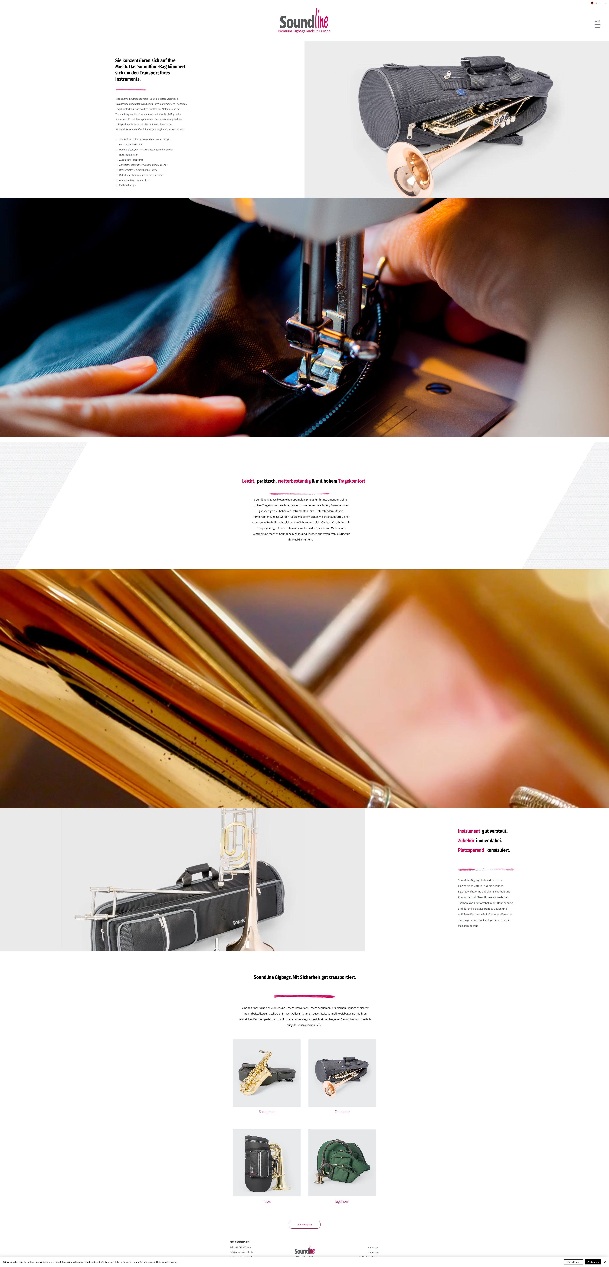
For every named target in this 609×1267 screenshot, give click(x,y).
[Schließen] (605, 1261)
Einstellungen (573, 1262)
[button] (597, 25)
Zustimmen (593, 1262)
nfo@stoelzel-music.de (242, 1252)
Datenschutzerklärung (167, 1262)
